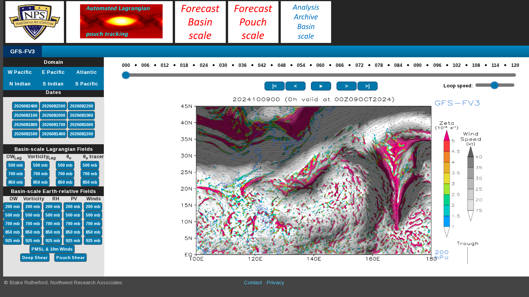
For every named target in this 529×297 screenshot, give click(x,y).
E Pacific (53, 72)
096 (437, 65)
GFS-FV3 (22, 51)
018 (184, 65)
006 (145, 65)
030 (223, 65)
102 (457, 65)
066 (340, 65)
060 (320, 65)
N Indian (20, 84)
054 (301, 65)
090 (418, 65)
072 (360, 65)
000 (126, 65)
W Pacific (20, 72)
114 (495, 65)
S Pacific (86, 84)
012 (165, 65)
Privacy (275, 282)
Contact (253, 282)
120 (515, 65)
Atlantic (86, 72)
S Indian (53, 84)
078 (379, 65)
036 (243, 65)
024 (204, 65)
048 (282, 65)
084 (398, 65)
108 (476, 65)
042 (262, 65)
